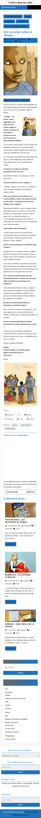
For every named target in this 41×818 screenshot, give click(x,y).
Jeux (6, 716)
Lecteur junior (22, 21)
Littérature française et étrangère (16, 719)
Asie (6, 702)
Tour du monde (10, 739)
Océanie (8, 708)
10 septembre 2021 (14, 525)
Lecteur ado (9, 21)
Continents (8, 692)
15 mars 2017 (10, 39)
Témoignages (10, 736)
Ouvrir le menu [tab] (10, 7)
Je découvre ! (11, 544)
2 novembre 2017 (13, 581)
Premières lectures (12, 732)
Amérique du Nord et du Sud (15, 698)
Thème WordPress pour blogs (13, 812)
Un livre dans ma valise (20, 2)
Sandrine (22, 39)
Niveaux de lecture (11, 722)
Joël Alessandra (10, 428)
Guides (7, 712)
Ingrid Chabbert (26, 425)
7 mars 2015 (12, 630)
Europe (7, 705)
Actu (6, 689)
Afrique (27, 16)
